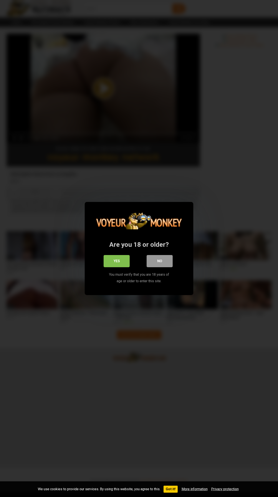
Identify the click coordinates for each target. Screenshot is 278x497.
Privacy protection (225, 489)
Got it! (170, 489)
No (159, 261)
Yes (117, 261)
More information (195, 489)
